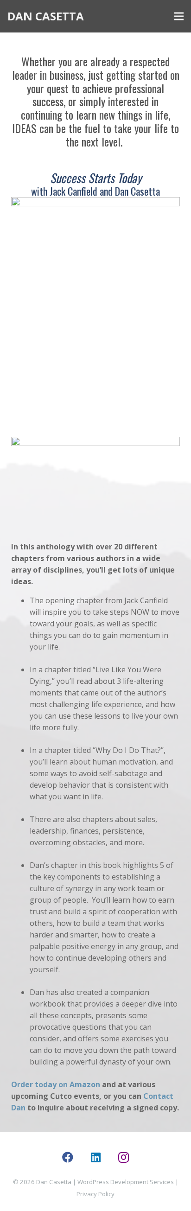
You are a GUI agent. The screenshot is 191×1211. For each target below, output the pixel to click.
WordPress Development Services (125, 1182)
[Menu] (179, 16)
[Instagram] (123, 1157)
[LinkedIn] (95, 1157)
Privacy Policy (95, 1194)
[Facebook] (68, 1157)
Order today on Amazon (55, 1084)
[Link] (95, 311)
